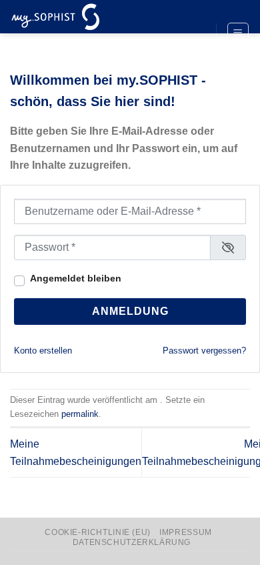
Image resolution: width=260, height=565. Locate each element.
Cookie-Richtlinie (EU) (97, 532)
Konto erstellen (43, 351)
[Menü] (238, 33)
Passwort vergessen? (204, 351)
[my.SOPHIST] (76, 16)
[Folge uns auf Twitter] (193, 34)
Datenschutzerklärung (132, 542)
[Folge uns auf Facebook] (193, 11)
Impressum (185, 532)
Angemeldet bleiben (75, 278)
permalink (80, 414)
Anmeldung (130, 311)
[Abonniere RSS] (193, 56)
